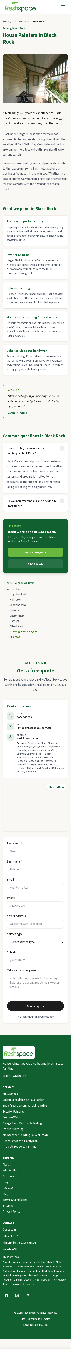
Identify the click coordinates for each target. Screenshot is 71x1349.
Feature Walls (11, 1117)
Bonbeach (29, 1266)
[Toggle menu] (63, 7)
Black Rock (47, 1271)
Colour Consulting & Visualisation (23, 1100)
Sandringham (34, 1271)
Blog (5, 1182)
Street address (16, 916)
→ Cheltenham (15, 616)
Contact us (9, 1230)
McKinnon (7, 1279)
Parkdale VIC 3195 (27, 738)
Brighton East (9, 1271)
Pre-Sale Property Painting (19, 1147)
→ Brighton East (16, 594)
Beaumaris (59, 1271)
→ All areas (13, 637)
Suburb (11, 952)
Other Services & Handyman (20, 1141)
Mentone (17, 1262)
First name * (14, 843)
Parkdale (7, 1262)
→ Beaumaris (14, 610)
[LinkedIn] (27, 1296)
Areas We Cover (21, 21)
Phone (11, 898)
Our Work (8, 1176)
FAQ (5, 1194)
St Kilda (36, 1279)
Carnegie (54, 1275)
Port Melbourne (60, 1279)
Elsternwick (33, 1275)
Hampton (21, 1271)
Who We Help (11, 1171)
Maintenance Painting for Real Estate (26, 1135)
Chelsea (59, 1262)
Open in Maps (56, 787)
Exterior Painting (13, 1112)
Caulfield (44, 1275)
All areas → (28, 1284)
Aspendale (7, 1266)
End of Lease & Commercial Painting (25, 1106)
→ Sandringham (16, 605)
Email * (11, 880)
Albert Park (46, 1279)
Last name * (14, 862)
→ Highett (12, 621)
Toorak (6, 1284)
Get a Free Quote (35, 552)
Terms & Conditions (15, 1200)
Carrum (39, 1266)
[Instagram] (17, 1296)
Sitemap (8, 1206)
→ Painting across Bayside (22, 631)
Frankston (16, 1284)
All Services (10, 1094)
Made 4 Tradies (42, 1319)
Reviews (8, 1188)
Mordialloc (28, 1262)
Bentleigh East (19, 1275)
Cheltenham (40, 1262)
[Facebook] (6, 1296)
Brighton (57, 1266)
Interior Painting (13, 1129)
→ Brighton (13, 589)
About (7, 1165)
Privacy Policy (11, 1212)
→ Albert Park (14, 626)
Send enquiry (35, 1006)
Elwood (27, 1279)
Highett (50, 1262)
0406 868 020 (35, 564)
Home (6, 21)
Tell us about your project (22, 970)
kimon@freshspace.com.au (34, 728)
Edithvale (18, 1266)
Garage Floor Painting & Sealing (22, 1123)
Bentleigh (7, 1275)
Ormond (18, 1279)
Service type (15, 934)
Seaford (48, 1266)
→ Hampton (13, 600)
